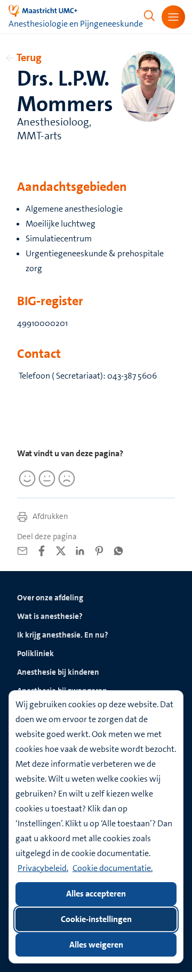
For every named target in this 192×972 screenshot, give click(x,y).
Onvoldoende (65, 478)
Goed (25, 478)
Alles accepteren (96, 893)
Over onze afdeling (50, 597)
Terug (29, 57)
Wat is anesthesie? (50, 616)
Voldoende (45, 478)
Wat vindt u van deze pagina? (70, 453)
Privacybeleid (42, 868)
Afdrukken (49, 516)
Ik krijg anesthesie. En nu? (62, 635)
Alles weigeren (96, 944)
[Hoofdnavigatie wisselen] (173, 17)
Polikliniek (35, 653)
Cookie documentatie (112, 868)
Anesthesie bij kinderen (58, 672)
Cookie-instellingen (96, 919)
